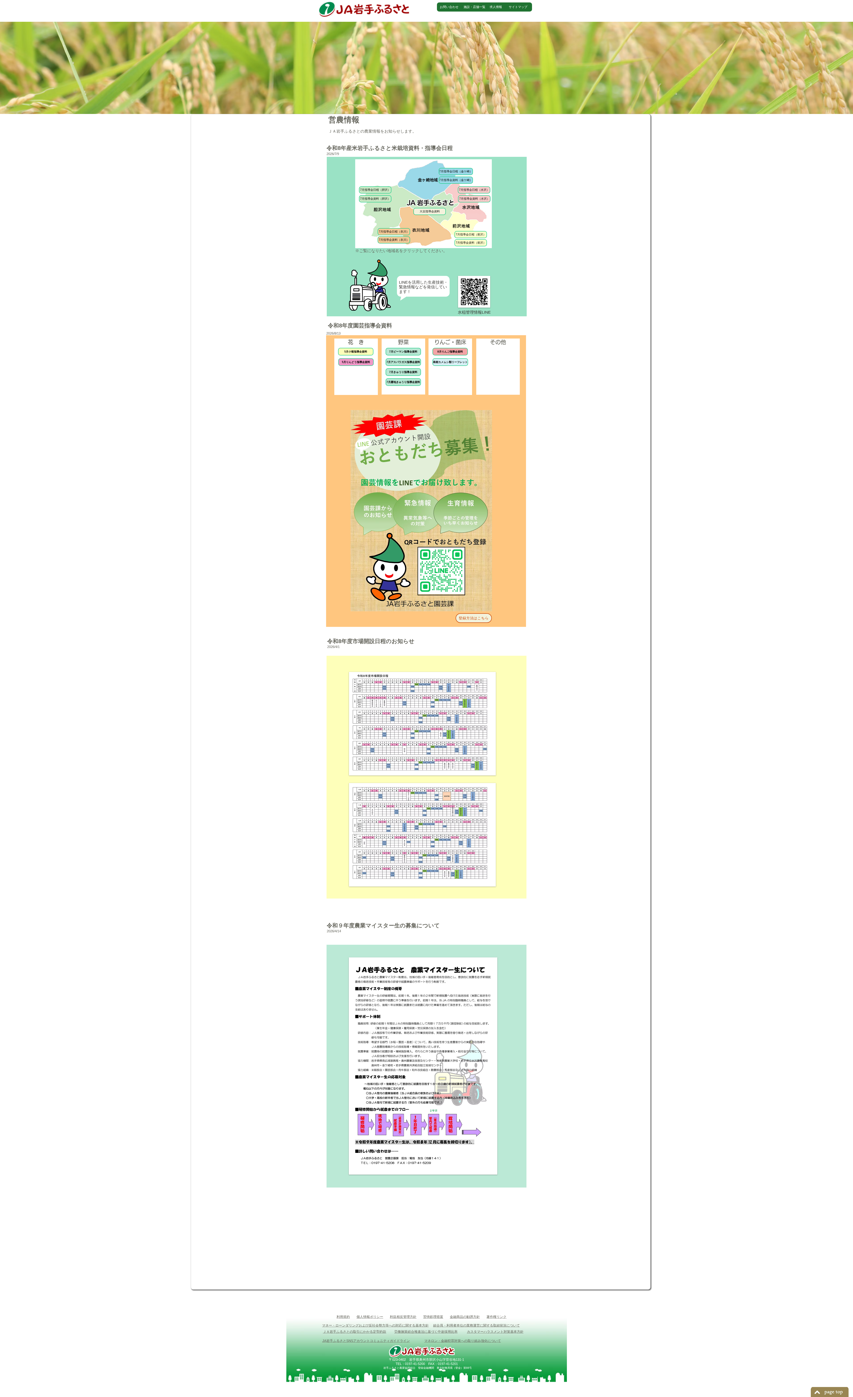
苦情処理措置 (433, 1317)
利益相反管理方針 (403, 1317)
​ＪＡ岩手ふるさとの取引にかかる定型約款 (354, 1331)
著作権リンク (496, 1317)
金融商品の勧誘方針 (465, 1317)
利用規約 (343, 1317)
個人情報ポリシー (370, 1317)
